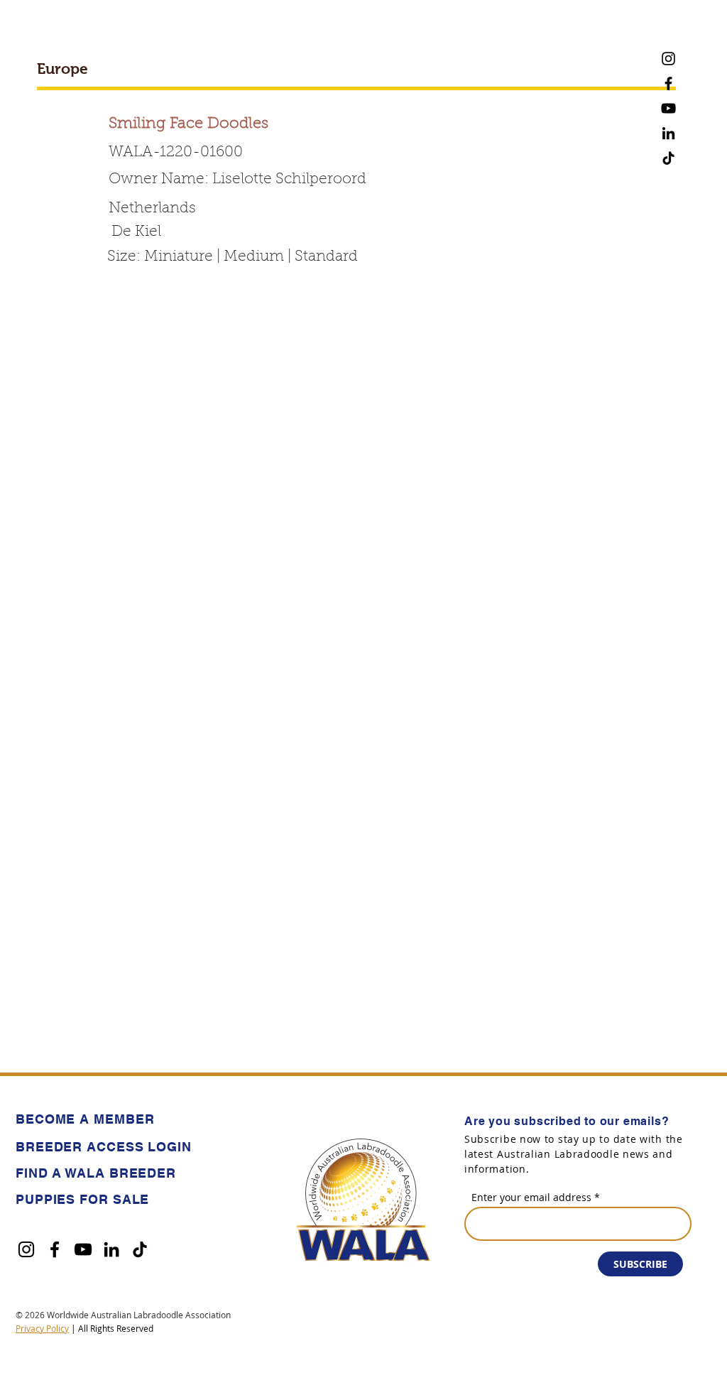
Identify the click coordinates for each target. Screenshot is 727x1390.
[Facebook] (668, 83)
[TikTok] (668, 158)
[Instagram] (668, 58)
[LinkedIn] (668, 133)
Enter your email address (531, 1197)
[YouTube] (668, 108)
